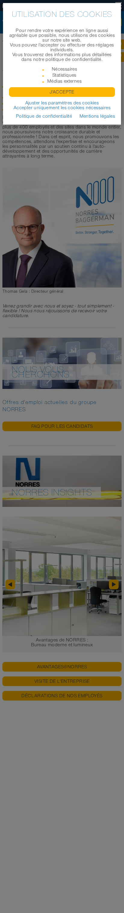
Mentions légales (97, 116)
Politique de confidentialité (44, 116)
